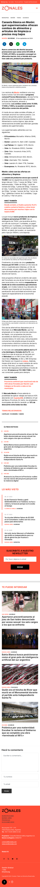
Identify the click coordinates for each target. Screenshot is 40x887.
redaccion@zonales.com (9, 844)
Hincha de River (19, 2)
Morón (13, 17)
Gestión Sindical (7, 868)
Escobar (4, 725)
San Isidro (11, 2)
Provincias (6, 820)
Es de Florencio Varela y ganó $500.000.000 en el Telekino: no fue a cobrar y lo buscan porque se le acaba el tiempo (20, 503)
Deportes (17, 542)
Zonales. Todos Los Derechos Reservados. (23, 876)
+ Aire (4, 870)
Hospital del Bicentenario (30, 2)
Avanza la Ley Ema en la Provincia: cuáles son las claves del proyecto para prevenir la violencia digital (20, 479)
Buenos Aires (9, 524)
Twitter (8, 858)
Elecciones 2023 (8, 822)
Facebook (4, 858)
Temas (19, 17)
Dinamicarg (6, 872)
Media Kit (5, 852)
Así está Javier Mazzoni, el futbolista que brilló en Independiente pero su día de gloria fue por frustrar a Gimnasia (19, 536)
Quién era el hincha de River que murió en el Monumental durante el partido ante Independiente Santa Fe (20, 457)
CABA (12, 816)
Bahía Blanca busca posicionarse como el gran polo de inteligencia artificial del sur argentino (20, 447)
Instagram (17, 858)
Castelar (5, 414)
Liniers (25, 361)
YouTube (12, 858)
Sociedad (26, 17)
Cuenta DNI (18, 398)
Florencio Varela (10, 508)
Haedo (21, 414)
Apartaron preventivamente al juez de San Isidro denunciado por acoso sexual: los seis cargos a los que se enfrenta (21, 436)
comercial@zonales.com (9, 842)
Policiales (14, 687)
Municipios (5, 17)
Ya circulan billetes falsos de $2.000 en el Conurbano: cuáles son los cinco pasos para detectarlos (20, 520)
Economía (14, 414)
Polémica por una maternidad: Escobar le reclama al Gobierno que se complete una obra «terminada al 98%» (20, 468)
